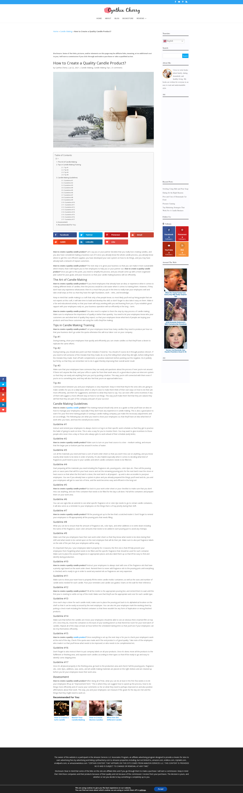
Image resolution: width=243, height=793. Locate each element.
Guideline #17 (70, 219)
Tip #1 (66, 167)
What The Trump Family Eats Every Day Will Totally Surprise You (176, 294)
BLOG (117, 19)
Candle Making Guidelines (68, 178)
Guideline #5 (68, 190)
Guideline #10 (70, 202)
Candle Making (66, 31)
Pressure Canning (169, 203)
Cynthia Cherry (61, 67)
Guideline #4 (68, 188)
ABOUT (108, 19)
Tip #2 (66, 170)
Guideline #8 (68, 197)
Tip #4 (66, 175)
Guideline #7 (68, 195)
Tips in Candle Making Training (69, 165)
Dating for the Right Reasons (173, 192)
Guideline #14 (70, 212)
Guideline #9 (68, 200)
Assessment (62, 222)
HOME (99, 19)
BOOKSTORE (128, 19)
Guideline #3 (68, 185)
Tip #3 (66, 172)
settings (142, 790)
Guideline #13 (70, 210)
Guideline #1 (68, 180)
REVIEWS (140, 19)
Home (55, 31)
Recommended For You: (67, 225)
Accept (160, 789)
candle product (79, 637)
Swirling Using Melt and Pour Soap (175, 189)
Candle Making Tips (102, 67)
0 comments (117, 67)
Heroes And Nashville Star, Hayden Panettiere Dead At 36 (175, 351)
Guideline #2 (68, 183)
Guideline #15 (70, 214)
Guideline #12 (70, 207)
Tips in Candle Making (68, 325)
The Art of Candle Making (67, 162)
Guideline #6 (68, 193)
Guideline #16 (70, 217)
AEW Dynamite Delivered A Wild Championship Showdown (176, 323)
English (169, 40)
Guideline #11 (70, 205)
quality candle (73, 407)
